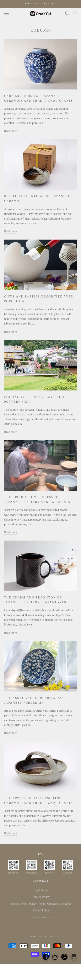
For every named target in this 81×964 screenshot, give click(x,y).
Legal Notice (41, 890)
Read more (10, 131)
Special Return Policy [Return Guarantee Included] (41, 903)
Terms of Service (41, 917)
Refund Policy (41, 910)
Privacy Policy (41, 896)
